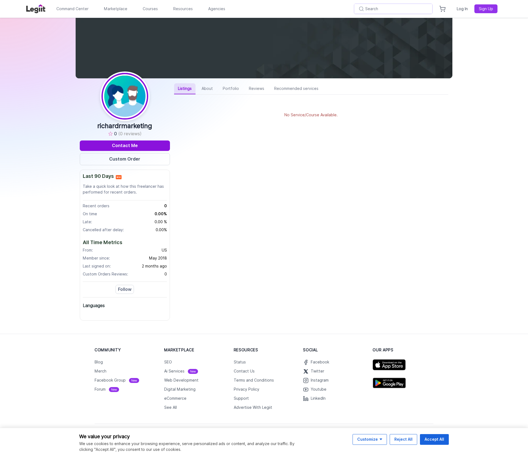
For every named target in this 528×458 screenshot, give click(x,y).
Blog (99, 362)
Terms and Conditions (254, 380)
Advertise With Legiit (253, 407)
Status (240, 362)
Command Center (72, 9)
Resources (183, 9)
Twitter (317, 371)
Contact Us (244, 371)
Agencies (216, 9)
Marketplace (115, 9)
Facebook (320, 362)
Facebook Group (116, 380)
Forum (106, 389)
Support (241, 398)
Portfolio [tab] (231, 88)
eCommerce (175, 398)
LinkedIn (318, 398)
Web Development (181, 380)
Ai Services (180, 371)
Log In (462, 9)
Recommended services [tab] (296, 88)
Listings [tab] (185, 88)
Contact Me (125, 145)
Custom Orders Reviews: (105, 274)
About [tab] (207, 88)
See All (170, 407)
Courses (150, 9)
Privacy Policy (246, 389)
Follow (124, 289)
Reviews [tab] (256, 88)
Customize (367, 439)
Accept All (434, 439)
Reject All (403, 439)
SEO (168, 362)
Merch (100, 371)
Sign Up (486, 9)
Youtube (318, 389)
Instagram (320, 380)
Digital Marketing (180, 389)
